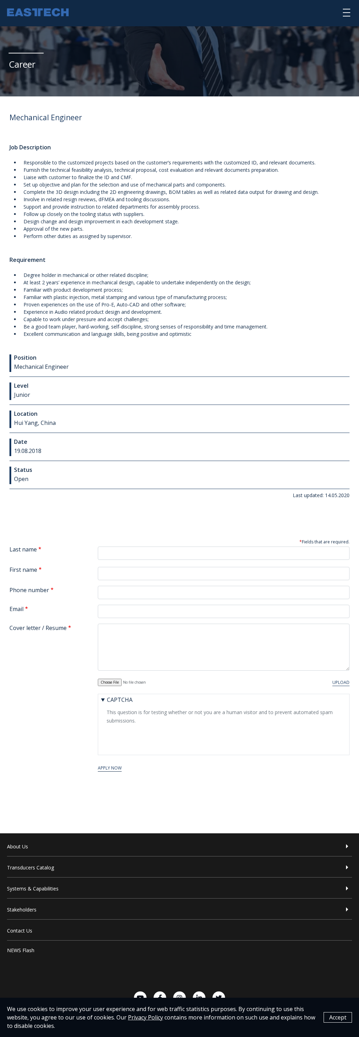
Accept (337, 1017)
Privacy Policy (145, 1017)
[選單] (346, 12)
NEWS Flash (20, 950)
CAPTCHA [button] (120, 700)
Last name (23, 549)
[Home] (38, 13)
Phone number (29, 590)
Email (16, 609)
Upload (341, 682)
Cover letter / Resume (38, 628)
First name (23, 570)
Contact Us (19, 930)
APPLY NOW (110, 768)
